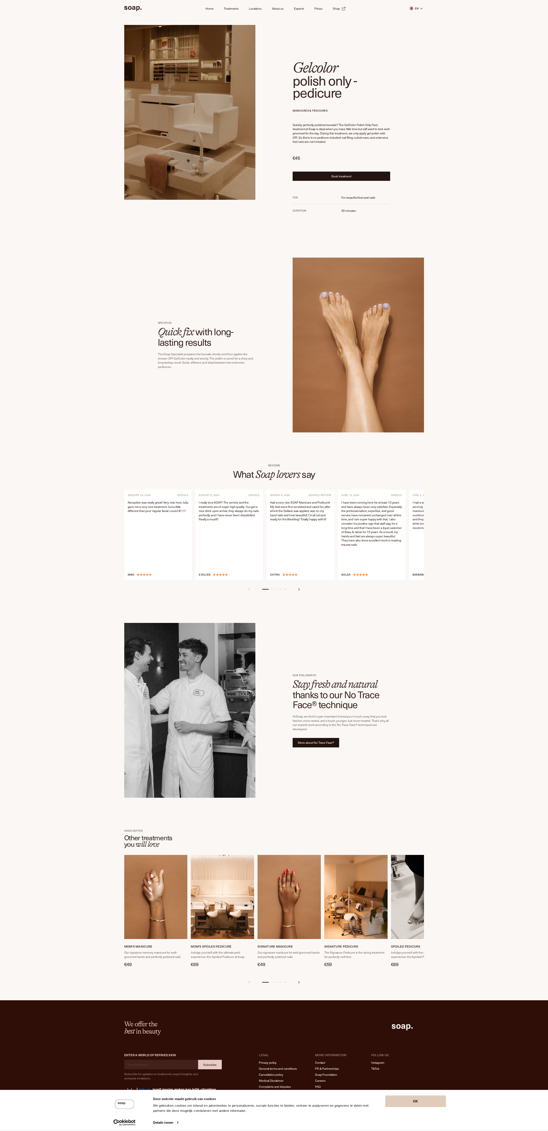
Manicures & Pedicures (310, 110)
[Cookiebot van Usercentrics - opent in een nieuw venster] (124, 1122)
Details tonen (163, 1122)
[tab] (265, 589)
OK (415, 1101)
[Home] (133, 8)
